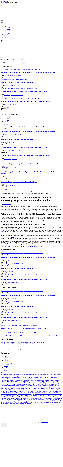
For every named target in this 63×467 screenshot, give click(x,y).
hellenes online (4, 389)
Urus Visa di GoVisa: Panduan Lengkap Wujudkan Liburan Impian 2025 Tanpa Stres (28, 72)
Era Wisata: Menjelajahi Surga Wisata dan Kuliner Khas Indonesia (22, 164)
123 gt (19, 387)
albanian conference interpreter (20, 378)
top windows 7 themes (23, 383)
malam (22, 246)
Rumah (8, 30)
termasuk (40, 246)
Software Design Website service (22, 389)
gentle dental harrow (55, 396)
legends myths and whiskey (24, 403)
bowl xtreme (10, 402)
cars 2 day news (26, 385)
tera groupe (52, 384)
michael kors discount (53, 376)
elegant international (5, 398)
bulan (4, 246)
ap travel (15, 402)
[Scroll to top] (4, 425)
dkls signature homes (53, 381)
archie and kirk (19, 374)
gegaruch (42, 387)
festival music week (35, 385)
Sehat (8, 33)
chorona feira (39, 402)
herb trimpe (56, 380)
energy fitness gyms (18, 391)
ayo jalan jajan (43, 380)
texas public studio (50, 385)
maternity (39, 388)
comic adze (57, 388)
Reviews (6, 37)
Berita (5, 357)
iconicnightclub (33, 399)
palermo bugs (52, 387)
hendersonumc (57, 399)
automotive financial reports (54, 383)
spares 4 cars (15, 384)
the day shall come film (33, 378)
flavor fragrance (4, 374)
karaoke (13, 246)
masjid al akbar (34, 389)
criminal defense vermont (21, 396)
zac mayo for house (46, 392)
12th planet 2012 (13, 387)
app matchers (38, 392)
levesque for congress (6, 381)
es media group (57, 374)
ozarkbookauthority (42, 399)
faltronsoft (37, 387)
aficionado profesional (48, 374)
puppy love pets (41, 395)
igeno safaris (33, 402)
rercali (15, 394)
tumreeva (40, 377)
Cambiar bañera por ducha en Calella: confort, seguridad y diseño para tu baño (26, 101)
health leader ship (20, 395)
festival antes (50, 380)
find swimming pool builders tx (48, 394)
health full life (11, 396)
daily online (43, 385)
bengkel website (23, 392)
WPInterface (45, 126)
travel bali (20, 402)
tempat (35, 246)
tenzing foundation (57, 391)
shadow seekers (53, 377)
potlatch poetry (31, 392)
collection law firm (35, 398)
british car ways (49, 395)
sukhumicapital (10, 401)
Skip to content (4, 1)
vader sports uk (45, 396)
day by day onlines (56, 392)
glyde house (56, 395)
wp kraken (49, 391)
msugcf (15, 388)
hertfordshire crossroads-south (34, 396)
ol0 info (20, 377)
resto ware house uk (8, 380)
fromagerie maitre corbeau (11, 377)
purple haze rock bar (43, 389)
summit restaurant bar (53, 398)
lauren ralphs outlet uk (18, 376)
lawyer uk (34, 395)
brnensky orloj (25, 377)
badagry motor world (24, 384)
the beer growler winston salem (29, 401)
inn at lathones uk (49, 378)
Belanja (5, 26)
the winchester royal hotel (20, 380)
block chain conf (14, 403)
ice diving (42, 378)
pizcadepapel (29, 380)
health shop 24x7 (11, 395)
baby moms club (37, 394)
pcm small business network (36, 384)
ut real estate (14, 383)
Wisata (8, 31)
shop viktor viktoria (29, 381)
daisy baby (45, 402)
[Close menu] (2, 373)
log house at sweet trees (6, 384)
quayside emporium (37, 374)
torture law (51, 401)
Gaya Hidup (7, 27)
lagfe (47, 381)
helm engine (6, 387)
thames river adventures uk (7, 385)
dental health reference (13, 392)
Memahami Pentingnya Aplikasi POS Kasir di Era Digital (19, 182)
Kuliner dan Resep (8, 36)
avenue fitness (36, 380)
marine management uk (43, 401)
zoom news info (10, 394)
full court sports (27, 391)
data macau (3, 394)
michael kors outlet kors (16, 398)
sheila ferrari (21, 381)
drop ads (57, 384)
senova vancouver (28, 374)
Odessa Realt (14, 381)
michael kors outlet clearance (28, 387)
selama (31, 246)
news (6, 396)
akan (2, 231)
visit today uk (50, 399)
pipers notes (46, 384)
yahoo (40, 376)
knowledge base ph (42, 391)
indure (11, 388)
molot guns (45, 376)
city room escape (50, 388)
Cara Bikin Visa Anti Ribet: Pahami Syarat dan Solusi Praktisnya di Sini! (24, 91)
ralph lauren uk (27, 376)
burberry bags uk (27, 398)
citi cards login (43, 383)
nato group (10, 391)
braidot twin (3, 401)
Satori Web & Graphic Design (25, 394)
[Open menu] (31, 23)
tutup (44, 246)
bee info (47, 387)
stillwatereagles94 (18, 399)
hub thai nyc (11, 389)
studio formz (34, 391)
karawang (17, 246)
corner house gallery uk (39, 381)
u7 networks (4, 402)
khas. (12, 237)
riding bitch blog (18, 385)
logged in (9, 349)
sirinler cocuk (52, 389)
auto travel (7, 388)
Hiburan (6, 34)
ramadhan (27, 246)
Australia (11, 399)
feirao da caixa (35, 376)
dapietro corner (12, 374)
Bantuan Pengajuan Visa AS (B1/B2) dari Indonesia (17, 82)
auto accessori (46, 377)
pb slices (57, 389)
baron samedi (57, 401)
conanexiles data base (6, 383)
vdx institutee (26, 402)
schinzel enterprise (52, 402)
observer (43, 388)
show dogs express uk (34, 383)
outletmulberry (26, 399)
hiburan (8, 246)
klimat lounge (4, 376)
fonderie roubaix (21, 388)
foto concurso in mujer (30, 388)
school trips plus (28, 395)
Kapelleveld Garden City (7, 378)
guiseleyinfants (18, 401)
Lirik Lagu (6, 364)
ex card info (32, 377)
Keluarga (9, 29)
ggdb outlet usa (4, 392)
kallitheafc (10, 376)
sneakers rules (4, 391)
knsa (36, 377)
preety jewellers (44, 398)
